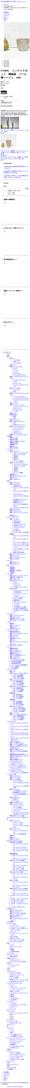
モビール (9, 560)
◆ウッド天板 (14, 437)
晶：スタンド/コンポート (20, 865)
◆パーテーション (15, 419)
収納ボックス (11, 908)
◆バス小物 (13, 588)
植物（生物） (14, 956)
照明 (8, 481)
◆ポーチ (12, 640)
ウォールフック (17, 429)
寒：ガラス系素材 (18, 696)
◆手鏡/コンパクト (15, 628)
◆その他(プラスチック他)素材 (19, 888)
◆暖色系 (12, 699)
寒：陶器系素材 (17, 694)
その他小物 (13, 999)
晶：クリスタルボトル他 (20, 870)
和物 (8, 1066)
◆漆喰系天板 (14, 442)
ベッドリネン (17, 363)
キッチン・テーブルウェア (14, 1037)
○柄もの (15, 471)
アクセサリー (11, 1019)
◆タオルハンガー (15, 578)
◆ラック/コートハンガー (17, 404)
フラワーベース (11, 669)
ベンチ (15, 371)
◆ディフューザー (15, 777)
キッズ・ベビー (11, 923)
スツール (16, 370)
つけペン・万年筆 (15, 973)
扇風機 (12, 950)
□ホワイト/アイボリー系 (20, 452)
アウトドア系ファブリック (18, 1054)
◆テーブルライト (15, 484)
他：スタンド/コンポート (20, 893)
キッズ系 (16, 529)
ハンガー (16, 411)
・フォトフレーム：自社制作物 (19, 772)
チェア (15, 368)
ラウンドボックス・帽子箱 (18, 961)
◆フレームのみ (14, 558)
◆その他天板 (14, 447)
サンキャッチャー (18, 805)
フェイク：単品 (17, 824)
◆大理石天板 (14, 439)
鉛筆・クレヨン (14, 976)
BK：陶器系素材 (18, 688)
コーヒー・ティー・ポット (18, 1039)
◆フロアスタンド (15, 482)
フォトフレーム (11, 721)
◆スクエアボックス (16, 911)
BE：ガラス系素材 (18, 683)
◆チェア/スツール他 (16, 366)
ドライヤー (16, 605)
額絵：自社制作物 (18, 552)
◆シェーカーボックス (16, 910)
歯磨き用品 (16, 600)
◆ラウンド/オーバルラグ (17, 462)
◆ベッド (12, 358)
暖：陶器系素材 (17, 703)
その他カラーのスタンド (20, 499)
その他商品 (10, 1069)
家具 (8, 356)
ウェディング (11, 1024)
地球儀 (12, 996)
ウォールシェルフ (18, 428)
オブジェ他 (10, 953)
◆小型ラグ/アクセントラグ (18, 476)
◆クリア (12, 671)
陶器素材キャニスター (19, 792)
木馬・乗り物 (14, 936)
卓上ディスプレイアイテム (14, 840)
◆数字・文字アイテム (16, 802)
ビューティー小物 (12, 630)
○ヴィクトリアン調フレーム (18, 766)
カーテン (12, 1008)
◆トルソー (13, 413)
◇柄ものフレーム (15, 741)
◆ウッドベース (14, 713)
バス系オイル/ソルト (19, 597)
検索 (5, 186)
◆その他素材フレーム (16, 759)
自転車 (9, 1049)
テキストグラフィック (19, 524)
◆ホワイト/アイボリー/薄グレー (19, 673)
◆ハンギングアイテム (16, 804)
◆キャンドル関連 (15, 779)
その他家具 (10, 921)
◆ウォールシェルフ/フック (18, 426)
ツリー (12, 1029)
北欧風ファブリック (19, 525)
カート (6, 4)
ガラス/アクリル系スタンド (21, 507)
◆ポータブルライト (16, 510)
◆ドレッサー (14, 403)
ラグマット (10, 449)
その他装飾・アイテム (16, 1036)
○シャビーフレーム (15, 769)
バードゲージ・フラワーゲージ (19, 993)
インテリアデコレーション (14, 983)
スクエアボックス (15, 959)
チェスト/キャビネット (20, 396)
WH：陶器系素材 (18, 676)
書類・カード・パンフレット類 (19, 979)
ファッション (11, 1011)
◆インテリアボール (16, 776)
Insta (5, 20)
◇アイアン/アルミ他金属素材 (18, 665)
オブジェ (9, 646)
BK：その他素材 (18, 691)
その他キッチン (14, 1047)
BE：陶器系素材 (18, 681)
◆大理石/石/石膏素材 (16, 842)
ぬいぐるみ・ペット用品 (17, 940)
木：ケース (16, 887)
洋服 (11, 1017)
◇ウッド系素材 (14, 666)
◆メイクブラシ (14, 635)
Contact (6, 18)
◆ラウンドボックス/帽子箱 (18, 913)
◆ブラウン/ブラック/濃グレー (19, 686)
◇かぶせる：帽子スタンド (18, 906)
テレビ (12, 945)
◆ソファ (12, 365)
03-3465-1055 (9, 6)
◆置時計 (12, 568)
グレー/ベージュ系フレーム (21, 544)
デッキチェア (17, 373)
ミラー (9, 621)
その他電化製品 (14, 951)
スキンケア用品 (17, 598)
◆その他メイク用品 (16, 645)
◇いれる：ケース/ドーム (17, 901)
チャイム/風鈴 (17, 807)
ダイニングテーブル (19, 380)
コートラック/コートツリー (21, 406)
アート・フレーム (12, 517)
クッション (13, 1003)
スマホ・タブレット (13, 1064)
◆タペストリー (14, 555)
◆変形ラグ (13, 474)
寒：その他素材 (17, 698)
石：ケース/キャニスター (20, 848)
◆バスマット (14, 477)
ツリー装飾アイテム (16, 1034)
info (5, 17)
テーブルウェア (14, 1042)
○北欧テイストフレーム (17, 771)
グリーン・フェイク (13, 955)
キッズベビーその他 (16, 941)
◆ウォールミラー (15, 625)
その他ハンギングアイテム (21, 814)
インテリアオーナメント (20, 809)
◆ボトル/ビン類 (15, 797)
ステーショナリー (12, 971)
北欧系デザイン (17, 486)
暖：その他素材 (17, 701)
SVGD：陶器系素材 (19, 708)
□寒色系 (15, 456)
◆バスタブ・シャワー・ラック (19, 575)
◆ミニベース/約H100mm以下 (18, 714)
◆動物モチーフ (14, 653)
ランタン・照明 (14, 1057)
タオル (15, 582)
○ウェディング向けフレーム (18, 767)
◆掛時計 (12, 567)
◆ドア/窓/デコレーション (17, 421)
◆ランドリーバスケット (17, 615)
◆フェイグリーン (15, 820)
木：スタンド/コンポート (20, 885)
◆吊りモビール (14, 562)
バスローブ (16, 585)
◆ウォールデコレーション (18, 557)
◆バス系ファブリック (16, 580)
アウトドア (10, 1051)
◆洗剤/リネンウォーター (17, 618)
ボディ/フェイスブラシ (20, 602)
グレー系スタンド (18, 494)
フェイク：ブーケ (18, 822)
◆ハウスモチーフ (15, 656)
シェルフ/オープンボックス (21, 398)
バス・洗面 (10, 573)
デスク (15, 381)
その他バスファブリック (20, 587)
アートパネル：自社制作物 (21, 532)
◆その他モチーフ (15, 658)
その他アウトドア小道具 (17, 1059)
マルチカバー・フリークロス (18, 1004)
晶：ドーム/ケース (18, 867)
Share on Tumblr (4, 93)
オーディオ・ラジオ (16, 946)
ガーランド (16, 810)
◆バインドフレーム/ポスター (18, 553)
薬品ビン (16, 799)
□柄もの (15, 459)
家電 (8, 943)
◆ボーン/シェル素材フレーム (18, 744)
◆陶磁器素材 (14, 853)
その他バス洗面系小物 (19, 608)
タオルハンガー (17, 409)
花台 (14, 391)
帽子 (11, 1014)
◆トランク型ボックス (16, 915)
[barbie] (13, 1)
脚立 (14, 416)
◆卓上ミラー (14, 626)
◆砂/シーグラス (15, 839)
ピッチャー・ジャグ (16, 1041)
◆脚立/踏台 (13, 414)
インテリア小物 (11, 774)
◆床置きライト (14, 515)
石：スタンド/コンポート (20, 847)
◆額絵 (12, 534)
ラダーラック (17, 408)
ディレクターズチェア (19, 375)
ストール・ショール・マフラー (19, 1013)
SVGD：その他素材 (19, 711)
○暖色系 (15, 469)
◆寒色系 (12, 693)
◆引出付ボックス (15, 916)
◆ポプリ (12, 837)
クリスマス (10, 1027)
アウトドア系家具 (15, 1052)
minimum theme (25, 1082)
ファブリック (11, 1001)
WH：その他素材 (18, 674)
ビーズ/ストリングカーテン (21, 812)
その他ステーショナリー (17, 981)
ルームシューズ (11, 1009)
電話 (11, 948)
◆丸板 (12, 446)
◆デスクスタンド (15, 509)
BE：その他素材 (18, 684)
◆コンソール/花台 (15, 388)
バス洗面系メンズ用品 (19, 607)
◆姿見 (12, 623)
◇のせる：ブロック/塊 (16, 900)
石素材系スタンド (18, 500)
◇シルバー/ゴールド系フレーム (19, 732)
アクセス (6, 15)
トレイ (12, 984)
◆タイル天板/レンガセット (18, 441)
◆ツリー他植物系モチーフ (18, 655)
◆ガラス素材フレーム (16, 749)
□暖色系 (15, 457)
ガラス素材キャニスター (20, 790)
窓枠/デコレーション (19, 424)
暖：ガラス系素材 (18, 704)
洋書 (8, 968)
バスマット (16, 583)
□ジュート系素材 (18, 461)
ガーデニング (11, 1061)
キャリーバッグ (14, 964)
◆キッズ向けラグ (15, 479)
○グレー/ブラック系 (19, 466)
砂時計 (12, 994)
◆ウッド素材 (14, 880)
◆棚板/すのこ (14, 444)
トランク (12, 966)
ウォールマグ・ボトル (16, 1056)
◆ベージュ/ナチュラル (16, 679)
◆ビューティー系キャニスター (19, 633)
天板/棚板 (9, 436)
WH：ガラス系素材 (19, 678)
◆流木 (12, 835)
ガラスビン (16, 800)
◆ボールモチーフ (15, 650)
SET (8, 355)
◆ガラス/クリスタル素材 (17, 860)
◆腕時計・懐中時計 (16, 570)
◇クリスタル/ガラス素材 (17, 660)
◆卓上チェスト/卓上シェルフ (18, 434)
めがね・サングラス (16, 1022)
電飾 (11, 1032)
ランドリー (10, 613)
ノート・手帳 (14, 978)
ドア (14, 423)
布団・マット (17, 361)
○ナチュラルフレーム (16, 761)
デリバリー (7, 14)
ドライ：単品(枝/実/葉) (19, 834)
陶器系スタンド (17, 502)
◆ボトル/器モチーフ (16, 651)
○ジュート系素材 (18, 472)
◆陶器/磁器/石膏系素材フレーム (19, 754)
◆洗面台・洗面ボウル (16, 577)
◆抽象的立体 (14, 648)
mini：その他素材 (18, 719)
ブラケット (16, 431)
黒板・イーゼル (14, 991)
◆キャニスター (14, 789)
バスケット (13, 986)
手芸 (8, 1062)
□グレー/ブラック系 (19, 454)
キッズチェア (14, 925)
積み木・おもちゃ (15, 938)
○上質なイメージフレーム (17, 764)
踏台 (14, 418)
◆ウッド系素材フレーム (17, 742)
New (8, 353)
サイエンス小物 (11, 1067)
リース (12, 1031)
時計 (8, 565)
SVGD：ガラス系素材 (19, 709)
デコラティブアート (19, 527)
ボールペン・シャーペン (17, 974)
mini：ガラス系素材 (19, 718)
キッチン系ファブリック (17, 1046)
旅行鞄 (9, 963)
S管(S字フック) (17, 433)
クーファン (13, 931)
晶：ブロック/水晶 (18, 868)
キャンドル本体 (17, 781)
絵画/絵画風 (16, 522)
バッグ (12, 1016)
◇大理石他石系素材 (16, 661)
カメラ (9, 969)
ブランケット (14, 1006)
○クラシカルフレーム (16, 762)
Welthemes (5, 1084)
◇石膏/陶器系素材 (15, 663)
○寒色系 (15, 467)
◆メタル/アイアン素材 (16, 872)
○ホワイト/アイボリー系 (20, 464)
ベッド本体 (16, 360)
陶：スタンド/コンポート (20, 858)
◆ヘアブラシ (14, 636)
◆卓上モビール (14, 563)
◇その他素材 (14, 668)
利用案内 (6, 12)
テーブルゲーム (14, 998)
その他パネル (17, 530)
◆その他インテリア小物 (17, 815)
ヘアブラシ (16, 603)
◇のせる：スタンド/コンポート (19, 898)
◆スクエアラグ (14, 451)
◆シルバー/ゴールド (16, 706)
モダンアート (17, 520)
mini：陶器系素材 (18, 716)
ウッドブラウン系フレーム (21, 542)
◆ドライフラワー (15, 829)
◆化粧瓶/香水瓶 (15, 631)
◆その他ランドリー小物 (17, 620)
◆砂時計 (12, 572)
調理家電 (12, 1044)
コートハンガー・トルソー (18, 926)
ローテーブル (17, 383)
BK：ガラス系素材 (18, 689)
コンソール (16, 389)
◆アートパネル (14, 519)
